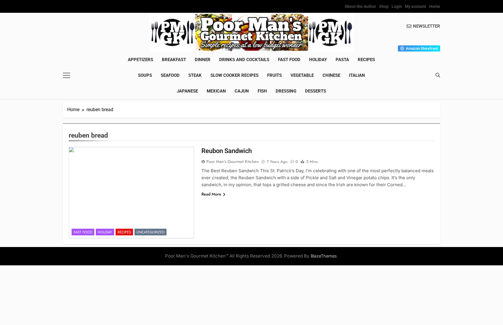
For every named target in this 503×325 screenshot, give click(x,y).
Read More (211, 194)
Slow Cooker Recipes (234, 75)
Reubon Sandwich (226, 150)
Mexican (216, 91)
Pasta (342, 59)
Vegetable (302, 75)
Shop (384, 6)
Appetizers (140, 59)
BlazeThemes (324, 255)
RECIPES (366, 59)
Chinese (331, 75)
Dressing (286, 91)
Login (397, 6)
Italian (357, 75)
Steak (195, 75)
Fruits (274, 75)
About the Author (360, 6)
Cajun (242, 91)
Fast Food (289, 59)
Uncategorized (150, 232)
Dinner (202, 59)
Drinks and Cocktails (244, 59)
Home (434, 6)
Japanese (187, 91)
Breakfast (174, 59)
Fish (262, 91)
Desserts (315, 91)
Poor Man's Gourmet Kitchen (232, 161)
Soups (145, 75)
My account (415, 6)
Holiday (318, 59)
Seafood (170, 75)
